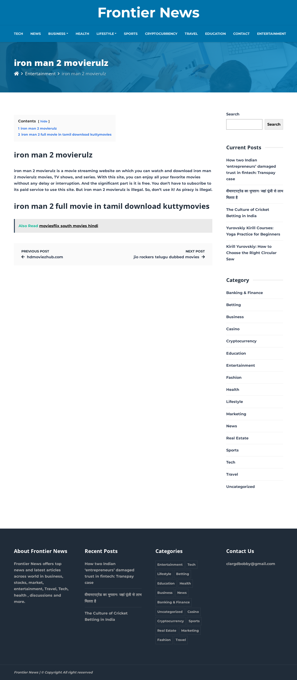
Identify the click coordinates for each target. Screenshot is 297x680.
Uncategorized (240, 486)
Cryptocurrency (161, 34)
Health (82, 34)
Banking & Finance (244, 293)
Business (56, 34)
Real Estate (237, 438)
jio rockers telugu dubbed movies (166, 257)
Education (215, 34)
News (35, 34)
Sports (131, 34)
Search (232, 114)
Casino (232, 329)
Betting (233, 305)
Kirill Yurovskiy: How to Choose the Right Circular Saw (251, 252)
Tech (18, 34)
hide (43, 121)
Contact (241, 34)
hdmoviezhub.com (45, 257)
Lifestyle (105, 34)
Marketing (236, 414)
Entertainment (271, 34)
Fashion (234, 377)
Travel (191, 34)
